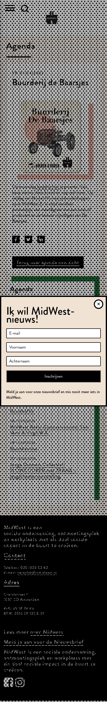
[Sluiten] (98, 304)
